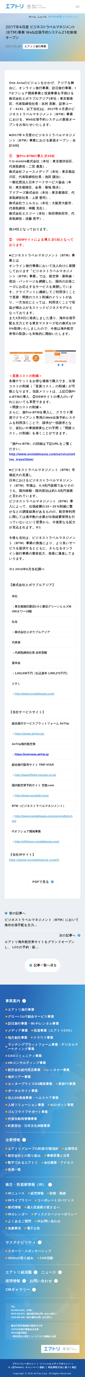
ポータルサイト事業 (23, 1090)
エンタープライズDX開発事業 (30, 1083)
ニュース (42, 16)
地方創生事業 (17, 1037)
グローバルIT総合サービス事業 (31, 1016)
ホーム (32, 16)
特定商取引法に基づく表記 (62, 1367)
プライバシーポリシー (24, 1364)
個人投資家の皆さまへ (43, 1207)
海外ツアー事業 (19, 1077)
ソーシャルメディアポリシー (55, 1364)
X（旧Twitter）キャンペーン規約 (26, 1367)
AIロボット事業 (62, 1105)
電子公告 (33, 1228)
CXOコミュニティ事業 (25, 1056)
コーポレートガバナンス (55, 1200)
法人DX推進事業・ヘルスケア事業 (33, 1097)
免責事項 (14, 1228)
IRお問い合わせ (49, 1221)
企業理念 (71, 1148)
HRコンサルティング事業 (27, 1062)
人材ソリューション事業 (26, 1105)
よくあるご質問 (19, 1221)
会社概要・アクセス (59, 1162)
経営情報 (37, 1193)
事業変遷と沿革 (58, 1155)
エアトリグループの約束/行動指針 (33, 1148)
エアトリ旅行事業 (21, 1009)
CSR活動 (46, 1258)
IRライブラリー (19, 1200)
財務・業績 (58, 1193)
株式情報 (14, 1207)
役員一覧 (14, 1169)
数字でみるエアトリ (23, 1162)
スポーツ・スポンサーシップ (29, 1251)
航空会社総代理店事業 (24, 1070)
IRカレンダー (18, 1214)
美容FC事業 (67, 1083)
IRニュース (16, 1193)
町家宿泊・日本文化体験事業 (29, 1125)
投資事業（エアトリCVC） (54, 1030)
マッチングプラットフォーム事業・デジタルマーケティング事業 (43, 1047)
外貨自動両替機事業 (22, 1118)
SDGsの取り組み (21, 1258)
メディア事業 (18, 1030)
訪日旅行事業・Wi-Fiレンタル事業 (33, 1023)
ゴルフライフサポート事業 (28, 1111)
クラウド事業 (43, 1037)
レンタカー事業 (58, 1070)
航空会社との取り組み (24, 1155)
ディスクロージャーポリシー (55, 1214)
